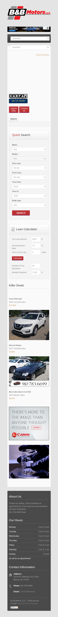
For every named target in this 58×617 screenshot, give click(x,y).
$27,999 (12, 305)
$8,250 (12, 398)
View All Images (42, 55)
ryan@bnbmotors (27, 592)
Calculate (17, 258)
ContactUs (24, 109)
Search (21, 212)
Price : (16, 163)
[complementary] (48, 607)
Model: (15, 154)
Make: (14, 145)
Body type (16, 201)
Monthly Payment (19, 272)
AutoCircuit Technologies (27, 603)
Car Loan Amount (19, 239)
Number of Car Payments (18, 267)
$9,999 (12, 352)
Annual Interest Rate (18, 247)
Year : (16, 182)
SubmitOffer (14, 109)
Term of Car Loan (19, 252)
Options (13, 119)
